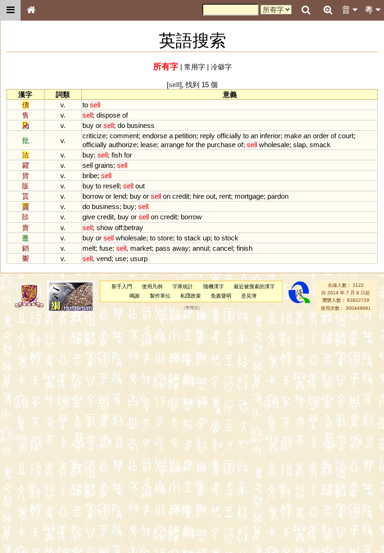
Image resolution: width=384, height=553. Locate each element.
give (88, 217)
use (120, 258)
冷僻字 (221, 67)
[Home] (31, 10)
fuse (105, 248)
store (165, 238)
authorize (123, 145)
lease (148, 145)
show (104, 228)
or (99, 125)
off (118, 228)
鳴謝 (134, 296)
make (293, 136)
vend (103, 258)
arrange (172, 145)
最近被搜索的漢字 (254, 286)
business (141, 125)
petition (185, 136)
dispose (108, 115)
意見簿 (249, 296)
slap (299, 145)
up (206, 238)
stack (192, 238)
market (141, 248)
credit (180, 196)
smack (320, 145)
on (166, 196)
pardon (277, 196)
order (321, 136)
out (140, 186)
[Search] (305, 10)
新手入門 (121, 286)
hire (198, 196)
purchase (221, 145)
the (200, 145)
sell (87, 165)
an (254, 136)
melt (89, 248)
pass (162, 248)
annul (200, 248)
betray (133, 228)
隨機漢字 (213, 286)
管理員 (191, 308)
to (85, 105)
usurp (139, 258)
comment (124, 136)
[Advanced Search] (328, 10)
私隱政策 (190, 296)
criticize (94, 136)
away (180, 248)
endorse (154, 136)
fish (116, 155)
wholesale (274, 145)
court (346, 136)
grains (104, 165)
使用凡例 (152, 286)
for (190, 145)
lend (119, 196)
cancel (223, 248)
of (125, 115)
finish (244, 248)
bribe (89, 175)
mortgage (249, 196)
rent (225, 196)
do (121, 125)
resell (111, 186)
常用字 (194, 67)
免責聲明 (221, 296)
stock (230, 238)
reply (207, 136)
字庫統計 (182, 286)
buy (88, 125)
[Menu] (10, 10)
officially (229, 136)
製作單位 (160, 296)
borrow (92, 196)
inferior (270, 136)
